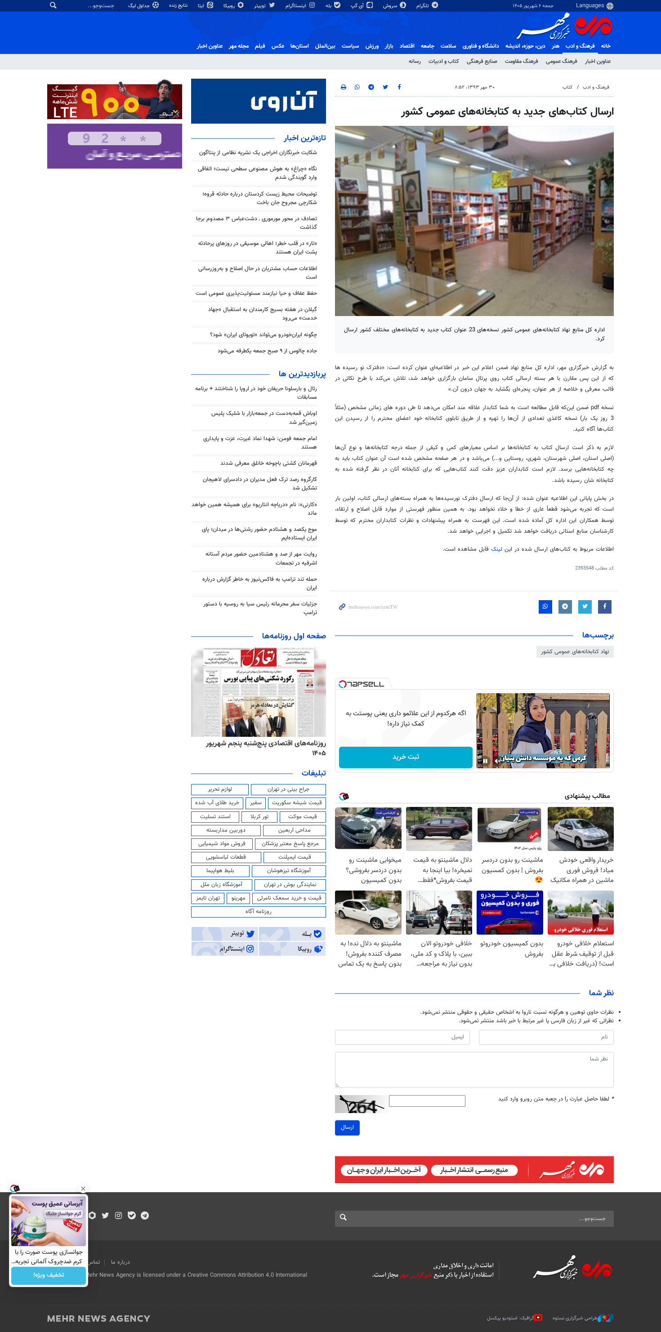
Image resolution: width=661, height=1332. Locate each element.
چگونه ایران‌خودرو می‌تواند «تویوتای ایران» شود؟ (263, 334)
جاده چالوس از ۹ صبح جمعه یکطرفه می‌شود (267, 351)
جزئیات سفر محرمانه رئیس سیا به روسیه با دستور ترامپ (260, 608)
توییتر (260, 6)
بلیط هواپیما (220, 870)
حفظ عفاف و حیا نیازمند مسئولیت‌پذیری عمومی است (256, 293)
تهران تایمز (208, 898)
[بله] (131, 1216)
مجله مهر (239, 46)
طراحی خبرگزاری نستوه (575, 1318)
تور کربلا (259, 816)
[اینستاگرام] (118, 1216)
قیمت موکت (302, 816)
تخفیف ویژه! (48, 1276)
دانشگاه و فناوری (481, 46)
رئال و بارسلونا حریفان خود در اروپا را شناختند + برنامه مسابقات (256, 393)
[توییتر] (105, 1216)
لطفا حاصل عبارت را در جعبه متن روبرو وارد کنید (556, 1099)
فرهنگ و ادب (580, 46)
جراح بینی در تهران (288, 789)
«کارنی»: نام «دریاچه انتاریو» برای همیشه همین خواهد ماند (254, 509)
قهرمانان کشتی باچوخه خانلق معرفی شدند (268, 463)
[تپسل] (342, 684)
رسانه (415, 61)
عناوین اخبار (598, 61)
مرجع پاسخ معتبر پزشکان (290, 843)
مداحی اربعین (294, 830)
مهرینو (239, 898)
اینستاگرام (297, 6)
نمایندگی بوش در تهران (290, 884)
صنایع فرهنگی (482, 61)
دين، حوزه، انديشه (525, 46)
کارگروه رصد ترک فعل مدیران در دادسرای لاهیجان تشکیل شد (260, 484)
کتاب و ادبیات (444, 61)
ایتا (201, 6)
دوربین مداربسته (226, 830)
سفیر (256, 802)
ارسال (347, 1127)
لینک (496, 549)
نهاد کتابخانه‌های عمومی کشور (575, 651)
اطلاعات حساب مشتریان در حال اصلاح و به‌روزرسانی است (257, 273)
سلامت (448, 46)
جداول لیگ (139, 6)
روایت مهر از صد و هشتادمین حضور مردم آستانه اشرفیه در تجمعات (261, 558)
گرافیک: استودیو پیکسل (510, 1318)
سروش (390, 6)
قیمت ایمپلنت (294, 857)
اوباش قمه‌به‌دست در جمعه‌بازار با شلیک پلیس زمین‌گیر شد (264, 418)
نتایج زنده (179, 5)
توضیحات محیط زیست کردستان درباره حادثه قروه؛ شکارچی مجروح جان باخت (259, 198)
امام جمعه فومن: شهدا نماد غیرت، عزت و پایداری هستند (260, 443)
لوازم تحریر (220, 789)
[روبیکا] (92, 1216)
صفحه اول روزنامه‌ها (294, 636)
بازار (389, 46)
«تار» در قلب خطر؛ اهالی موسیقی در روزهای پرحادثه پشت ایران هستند (257, 248)
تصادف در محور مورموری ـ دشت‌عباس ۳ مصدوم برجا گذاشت (256, 223)
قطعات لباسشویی (226, 857)
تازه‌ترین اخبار (305, 138)
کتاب (567, 87)
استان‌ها (299, 46)
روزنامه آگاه (259, 911)
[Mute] (497, 761)
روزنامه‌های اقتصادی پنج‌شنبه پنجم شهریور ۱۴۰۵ (266, 748)
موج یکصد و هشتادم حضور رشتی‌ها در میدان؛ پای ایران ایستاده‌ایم (259, 534)
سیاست (350, 46)
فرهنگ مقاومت (521, 61)
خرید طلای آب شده (217, 802)
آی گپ (358, 6)
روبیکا (229, 6)
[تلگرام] (144, 1216)
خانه (606, 46)
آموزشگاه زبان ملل (221, 884)
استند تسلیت (215, 816)
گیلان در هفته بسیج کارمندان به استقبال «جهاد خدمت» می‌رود (262, 314)
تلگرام (423, 6)
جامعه (427, 46)
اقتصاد (407, 46)
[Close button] (83, 1188)
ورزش (372, 46)
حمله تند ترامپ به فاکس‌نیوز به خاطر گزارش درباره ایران (259, 583)
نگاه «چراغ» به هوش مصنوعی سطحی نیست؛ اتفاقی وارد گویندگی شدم (257, 173)
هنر (555, 46)
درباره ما (120, 1262)
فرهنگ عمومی (561, 61)
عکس (278, 46)
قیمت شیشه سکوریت (297, 802)
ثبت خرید (406, 757)
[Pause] (485, 761)
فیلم (260, 46)
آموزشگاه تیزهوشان (289, 870)
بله (329, 6)
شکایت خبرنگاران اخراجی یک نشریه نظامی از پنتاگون (258, 152)
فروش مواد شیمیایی (222, 843)
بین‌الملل (325, 46)
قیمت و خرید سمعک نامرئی (289, 898)
